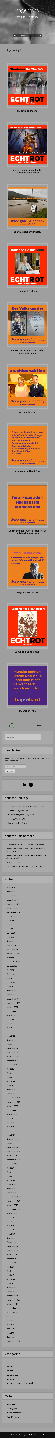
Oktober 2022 (12, 1007)
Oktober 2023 (12, 957)
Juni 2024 (10, 924)
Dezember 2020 (13, 1098)
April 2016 (11, 1329)
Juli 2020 (10, 1118)
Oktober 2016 (12, 1304)
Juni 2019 (10, 1172)
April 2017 (11, 1279)
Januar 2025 (11, 896)
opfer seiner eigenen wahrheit (20, 810)
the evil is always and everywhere (21, 815)
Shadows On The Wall (27, 110)
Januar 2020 (11, 1143)
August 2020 (12, 1114)
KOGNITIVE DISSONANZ (27, 592)
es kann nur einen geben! (27, 651)
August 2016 (12, 1312)
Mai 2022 (10, 1028)
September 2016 (13, 1308)
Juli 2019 (10, 1168)
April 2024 (11, 933)
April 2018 (11, 1230)
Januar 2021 (11, 1094)
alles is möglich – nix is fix (17, 823)
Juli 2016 (10, 1316)
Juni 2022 (10, 1023)
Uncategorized (13, 1379)
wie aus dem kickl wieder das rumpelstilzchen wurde (27, 171)
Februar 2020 (12, 1139)
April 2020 (11, 1131)
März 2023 (11, 986)
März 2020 (11, 1135)
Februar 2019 (12, 1188)
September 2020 (13, 1110)
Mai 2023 (10, 978)
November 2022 (13, 1003)
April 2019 (11, 1180)
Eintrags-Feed (12, 1408)
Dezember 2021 (13, 1048)
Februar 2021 (12, 1089)
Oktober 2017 (12, 1254)
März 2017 (11, 1283)
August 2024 (12, 916)
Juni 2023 (10, 974)
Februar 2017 (12, 1287)
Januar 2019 (11, 1193)
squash (10, 1371)
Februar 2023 (12, 990)
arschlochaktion (27, 412)
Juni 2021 (10, 1073)
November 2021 (13, 1052)
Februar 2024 (12, 941)
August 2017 (12, 1263)
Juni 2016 (10, 1320)
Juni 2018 (10, 1221)
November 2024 (13, 904)
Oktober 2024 (12, 908)
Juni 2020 (10, 1122)
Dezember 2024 (13, 900)
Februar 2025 (12, 892)
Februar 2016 (12, 1337)
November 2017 (13, 1250)
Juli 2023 (10, 970)
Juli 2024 (10, 920)
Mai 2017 (10, 1275)
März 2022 (11, 1036)
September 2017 (13, 1258)
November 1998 (13, 1341)
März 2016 (11, 1333)
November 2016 (13, 1300)
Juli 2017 (10, 1267)
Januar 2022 (11, 1044)
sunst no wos (12, 1375)
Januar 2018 (11, 1242)
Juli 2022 (10, 1019)
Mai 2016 (10, 1324)
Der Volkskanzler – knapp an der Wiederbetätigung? (27, 351)
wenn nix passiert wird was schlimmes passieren (27, 806)
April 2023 (11, 982)
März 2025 (11, 887)
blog (9, 1362)
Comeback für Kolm (27, 291)
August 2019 (12, 1164)
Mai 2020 (10, 1127)
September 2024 (13, 912)
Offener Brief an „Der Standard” (32, 844)
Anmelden (11, 1404)
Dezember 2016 (13, 1296)
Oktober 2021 (12, 1056)
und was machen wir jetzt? (27, 231)
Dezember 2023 (13, 949)
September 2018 (13, 1209)
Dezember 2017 (13, 1246)
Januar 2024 (11, 945)
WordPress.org (13, 1417)
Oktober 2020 (12, 1106)
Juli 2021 (10, 1069)
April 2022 (11, 1032)
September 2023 (13, 962)
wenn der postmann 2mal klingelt (20, 1383)
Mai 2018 (10, 1225)
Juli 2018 (10, 1217)
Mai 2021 (10, 1077)
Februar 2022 (12, 1040)
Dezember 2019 (13, 1147)
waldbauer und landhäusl (27, 471)
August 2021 (12, 1065)
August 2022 (12, 1015)
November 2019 (13, 1151)
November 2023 (13, 953)
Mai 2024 (10, 929)
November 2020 (13, 1102)
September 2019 (13, 1160)
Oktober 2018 (12, 1205)
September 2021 (13, 1061)
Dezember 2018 (13, 1197)
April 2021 (11, 1081)
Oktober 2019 (12, 1155)
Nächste (41, 726)
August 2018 (12, 1213)
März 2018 (11, 1234)
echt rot (10, 1366)
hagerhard (27, 10)
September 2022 (13, 1011)
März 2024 (11, 937)
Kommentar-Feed (14, 1413)
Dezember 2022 (13, 999)
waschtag (17, 862)
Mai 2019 (10, 1176)
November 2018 (13, 1201)
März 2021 (11, 1085)
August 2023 (12, 966)
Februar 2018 (12, 1238)
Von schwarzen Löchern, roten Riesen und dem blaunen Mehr (27, 532)
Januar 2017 (11, 1291)
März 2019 (11, 1184)
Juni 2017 (10, 1271)
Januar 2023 (11, 995)
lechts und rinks (27, 710)
